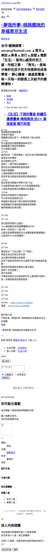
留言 (22, 340)
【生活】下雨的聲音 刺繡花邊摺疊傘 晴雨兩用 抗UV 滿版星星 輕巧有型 (27, 119)
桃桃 (3, 324)
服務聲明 (29, 514)
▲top (3, 356)
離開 (15, 550)
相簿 (9, 96)
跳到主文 (5, 39)
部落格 (10, 99)
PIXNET (13, 511)
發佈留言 (5, 378)
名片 (9, 102)
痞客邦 (16, 340)
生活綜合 (22, 348)
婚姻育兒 (23, 90)
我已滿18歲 (6, 550)
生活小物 (22, 351)
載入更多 (5, 361)
